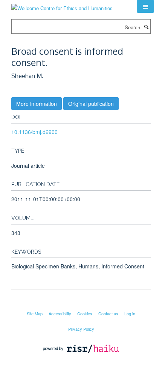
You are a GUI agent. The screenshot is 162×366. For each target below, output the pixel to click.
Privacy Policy (81, 329)
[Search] (146, 27)
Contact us (108, 313)
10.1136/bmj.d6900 (34, 132)
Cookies (84, 313)
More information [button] (36, 103)
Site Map (35, 313)
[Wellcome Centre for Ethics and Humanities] (62, 5)
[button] (145, 6)
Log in (129, 313)
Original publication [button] (91, 103)
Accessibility (60, 313)
